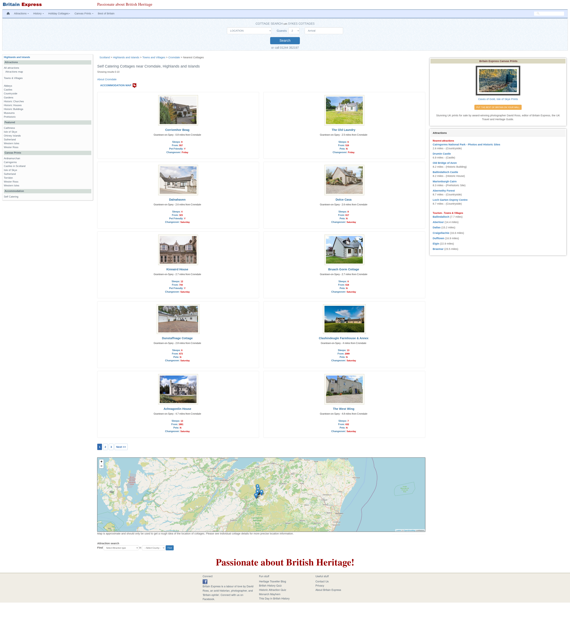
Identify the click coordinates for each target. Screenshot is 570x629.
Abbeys (8, 85)
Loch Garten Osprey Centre (450, 199)
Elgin (436, 243)
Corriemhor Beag (177, 129)
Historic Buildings (13, 109)
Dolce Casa (344, 199)
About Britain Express (328, 590)
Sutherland (10, 139)
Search (285, 40)
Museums (9, 113)
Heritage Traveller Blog (272, 581)
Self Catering (11, 196)
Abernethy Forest (444, 190)
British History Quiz (270, 585)
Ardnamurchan (12, 158)
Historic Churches (14, 101)
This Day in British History (274, 598)
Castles (8, 89)
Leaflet (398, 530)
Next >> (121, 446)
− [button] (101, 466)
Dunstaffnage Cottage (177, 338)
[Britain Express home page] (47, 4)
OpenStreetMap (409, 530)
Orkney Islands (12, 135)
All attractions (11, 67)
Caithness (9, 128)
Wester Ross (11, 147)
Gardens (8, 97)
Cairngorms (10, 162)
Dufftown (438, 238)
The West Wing (343, 408)
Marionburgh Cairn (445, 181)
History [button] (37, 13)
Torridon (8, 177)
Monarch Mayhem (269, 594)
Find (100, 547)
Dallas (437, 227)
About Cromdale (107, 79)
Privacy (319, 585)
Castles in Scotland (14, 166)
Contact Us (322, 581)
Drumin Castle (442, 153)
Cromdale (174, 57)
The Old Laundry (343, 129)
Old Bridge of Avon (445, 162)
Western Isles (11, 143)
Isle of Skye (10, 131)
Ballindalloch (441, 216)
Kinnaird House (177, 269)
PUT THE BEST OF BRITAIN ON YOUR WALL (498, 107)
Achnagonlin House (177, 408)
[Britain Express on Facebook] (205, 581)
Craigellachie (441, 232)
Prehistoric (10, 116)
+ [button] (101, 461)
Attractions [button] (20, 13)
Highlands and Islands (126, 57)
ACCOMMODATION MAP (115, 85)
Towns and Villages (153, 57)
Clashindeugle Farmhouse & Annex (343, 338)
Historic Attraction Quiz (272, 590)
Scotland (104, 57)
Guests (282, 30)
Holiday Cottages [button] (58, 13)
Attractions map (14, 71)
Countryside (10, 93)
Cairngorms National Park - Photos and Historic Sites (466, 144)
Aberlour (438, 222)
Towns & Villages (13, 78)
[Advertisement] (47, 248)
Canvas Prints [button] (83, 13)
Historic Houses (13, 105)
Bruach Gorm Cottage (343, 269)
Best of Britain (106, 13)
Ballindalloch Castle (445, 172)
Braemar (438, 249)
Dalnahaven (177, 199)
